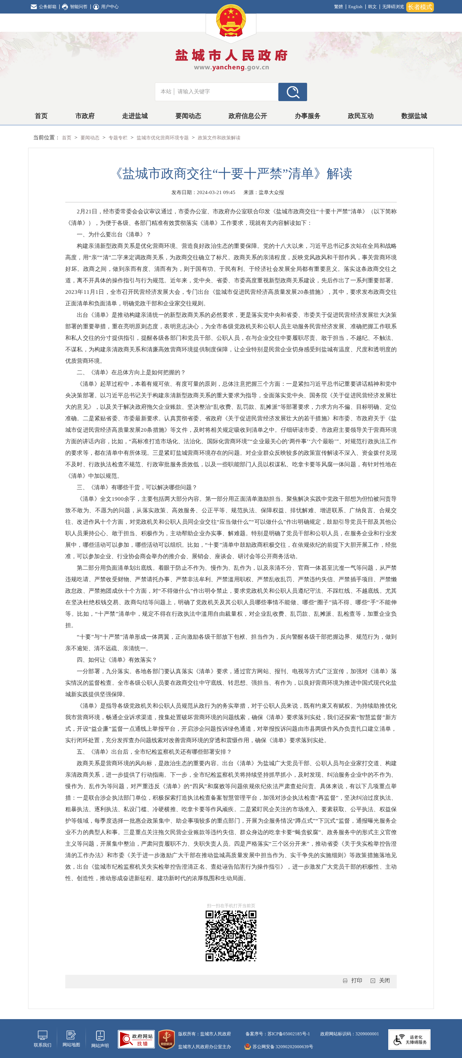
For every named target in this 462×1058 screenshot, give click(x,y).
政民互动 (361, 115)
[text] (226, 91)
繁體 (338, 6)
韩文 (372, 6)
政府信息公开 (248, 115)
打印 (356, 980)
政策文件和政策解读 (219, 137)
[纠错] (136, 1038)
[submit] (292, 91)
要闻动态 (188, 115)
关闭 (384, 980)
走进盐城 (135, 115)
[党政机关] (166, 1039)
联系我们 (42, 1045)
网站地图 (71, 1044)
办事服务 (308, 115)
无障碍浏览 (393, 6)
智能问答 (79, 6)
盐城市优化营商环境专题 (163, 137)
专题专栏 (119, 137)
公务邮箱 (47, 6)
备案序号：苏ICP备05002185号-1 (277, 1033)
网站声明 (100, 1045)
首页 (41, 115)
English (355, 6)
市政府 (85, 115)
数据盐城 (414, 115)
